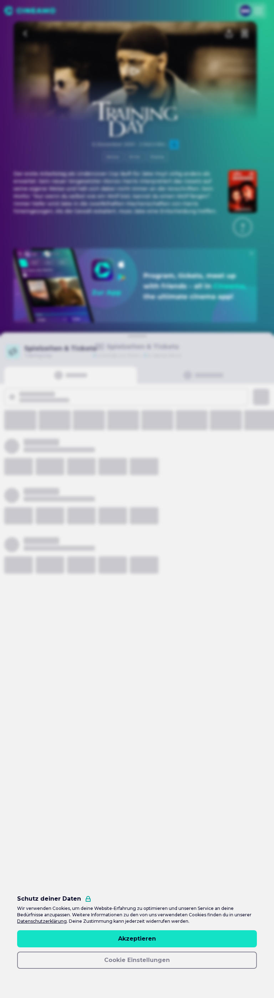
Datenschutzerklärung (42, 921)
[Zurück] (25, 33)
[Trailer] (135, 71)
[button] (242, 226)
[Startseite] (29, 10)
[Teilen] (229, 33)
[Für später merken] (244, 33)
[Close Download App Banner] (251, 253)
